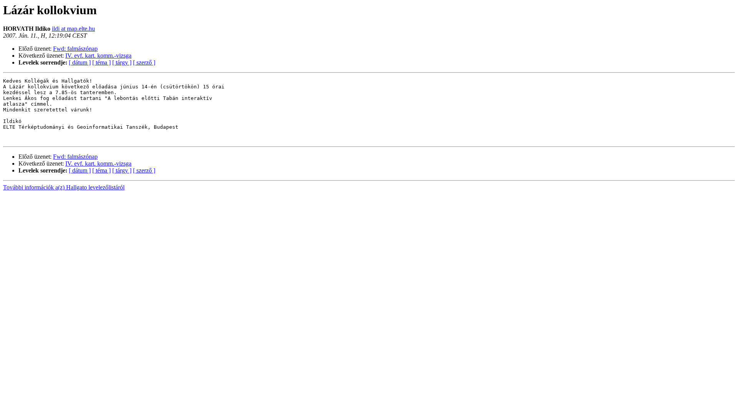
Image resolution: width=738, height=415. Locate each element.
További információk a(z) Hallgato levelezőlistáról (64, 187)
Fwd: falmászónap (75, 48)
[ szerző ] (144, 62)
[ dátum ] (80, 62)
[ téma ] (101, 62)
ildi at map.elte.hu (73, 28)
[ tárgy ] (121, 62)
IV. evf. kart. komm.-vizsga (98, 55)
